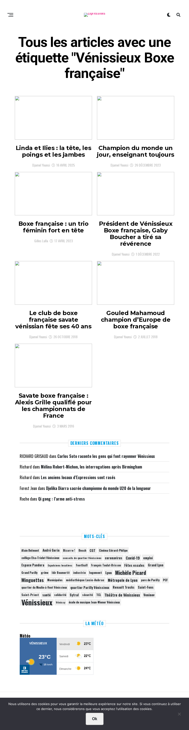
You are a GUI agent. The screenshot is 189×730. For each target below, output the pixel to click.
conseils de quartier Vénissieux (82, 558)
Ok (94, 719)
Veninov (149, 594)
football (82, 565)
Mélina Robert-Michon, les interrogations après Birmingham (91, 467)
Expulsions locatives (60, 565)
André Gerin (51, 550)
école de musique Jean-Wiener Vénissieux (94, 602)
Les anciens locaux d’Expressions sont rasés (78, 477)
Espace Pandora (32, 565)
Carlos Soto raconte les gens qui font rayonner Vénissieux (106, 456)
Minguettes (32, 580)
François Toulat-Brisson (106, 565)
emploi (148, 557)
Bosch (82, 550)
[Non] (179, 715)
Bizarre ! (69, 550)
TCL (98, 595)
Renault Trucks (123, 587)
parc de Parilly (150, 580)
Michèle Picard (130, 572)
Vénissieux (36, 602)
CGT (92, 550)
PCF (165, 580)
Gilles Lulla (41, 240)
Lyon (108, 572)
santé (46, 594)
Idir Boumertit (61, 573)
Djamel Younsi (41, 165)
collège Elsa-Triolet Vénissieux (40, 558)
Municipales (55, 580)
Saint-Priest (30, 595)
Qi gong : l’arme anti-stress (61, 499)
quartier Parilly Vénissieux (89, 587)
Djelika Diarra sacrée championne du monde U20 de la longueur (98, 488)
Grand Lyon (155, 565)
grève (44, 572)
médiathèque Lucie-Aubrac (85, 580)
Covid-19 (133, 558)
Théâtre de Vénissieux (122, 595)
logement (95, 572)
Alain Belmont (30, 550)
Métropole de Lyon (123, 580)
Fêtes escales (134, 565)
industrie (79, 572)
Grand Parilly (29, 573)
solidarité (60, 595)
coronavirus (113, 557)
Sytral (74, 594)
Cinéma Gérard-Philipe (113, 550)
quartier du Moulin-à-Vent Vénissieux (44, 587)
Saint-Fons (146, 587)
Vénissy (60, 602)
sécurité (87, 595)
